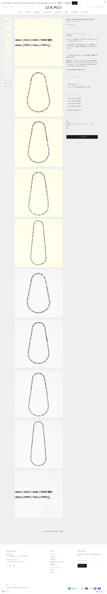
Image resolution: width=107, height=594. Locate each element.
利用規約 (52, 564)
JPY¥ (5, 7)
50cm (80, 124)
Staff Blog (85, 12)
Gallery (28, 12)
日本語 (11, 7)
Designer (74, 12)
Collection (47, 12)
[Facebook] (71, 116)
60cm (85, 124)
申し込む (82, 565)
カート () (100, 7)
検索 (94, 7)
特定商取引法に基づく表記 (56, 562)
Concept (58, 12)
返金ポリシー (53, 570)
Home (20, 12)
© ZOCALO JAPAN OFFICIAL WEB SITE (17, 587)
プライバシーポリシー (55, 567)
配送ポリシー (53, 572)
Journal (37, 12)
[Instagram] (14, 565)
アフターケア (53, 554)
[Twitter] (73, 116)
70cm (91, 124)
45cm (74, 124)
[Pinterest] (75, 116)
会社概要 (52, 559)
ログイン (89, 7)
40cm (68, 124)
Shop (66, 12)
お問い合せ (53, 557)
